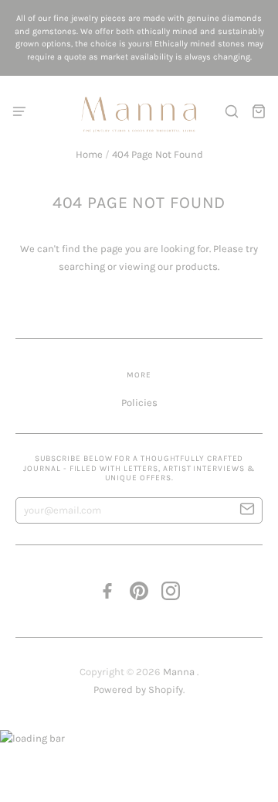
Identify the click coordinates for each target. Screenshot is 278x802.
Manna (180, 671)
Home (89, 154)
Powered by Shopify (138, 689)
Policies (139, 402)
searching (82, 266)
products (196, 266)
